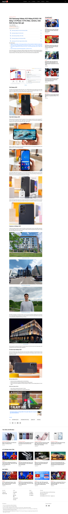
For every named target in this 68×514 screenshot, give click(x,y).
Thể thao (47, 1)
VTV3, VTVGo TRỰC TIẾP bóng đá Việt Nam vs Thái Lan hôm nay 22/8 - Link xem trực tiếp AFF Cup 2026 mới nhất (42, 483)
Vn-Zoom (14, 499)
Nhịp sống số (46, 93)
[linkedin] (20, 423)
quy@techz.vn (44, 494)
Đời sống (46, 28)
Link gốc (10, 417)
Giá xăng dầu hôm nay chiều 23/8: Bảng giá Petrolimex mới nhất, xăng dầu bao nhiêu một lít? (51, 30)
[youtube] (18, 423)
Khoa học (43, 1)
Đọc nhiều (5, 469)
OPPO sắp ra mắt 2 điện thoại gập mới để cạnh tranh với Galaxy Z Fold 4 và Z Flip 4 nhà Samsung (26, 45)
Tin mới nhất (48, 17)
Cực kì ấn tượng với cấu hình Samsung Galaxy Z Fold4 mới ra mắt (21, 48)
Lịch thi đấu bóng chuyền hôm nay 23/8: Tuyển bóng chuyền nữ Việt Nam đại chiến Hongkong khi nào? (52, 79)
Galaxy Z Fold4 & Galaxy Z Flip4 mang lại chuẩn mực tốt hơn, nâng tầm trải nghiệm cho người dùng (26, 44)
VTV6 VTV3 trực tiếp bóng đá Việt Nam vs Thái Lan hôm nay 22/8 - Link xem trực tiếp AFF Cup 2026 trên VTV (9, 463)
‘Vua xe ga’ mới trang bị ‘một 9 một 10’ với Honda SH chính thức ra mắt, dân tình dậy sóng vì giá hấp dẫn (26, 463)
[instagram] (15, 423)
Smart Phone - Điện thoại (5, 441)
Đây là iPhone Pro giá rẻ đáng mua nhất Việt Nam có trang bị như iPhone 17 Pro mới (52, 95)
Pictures (31, 493)
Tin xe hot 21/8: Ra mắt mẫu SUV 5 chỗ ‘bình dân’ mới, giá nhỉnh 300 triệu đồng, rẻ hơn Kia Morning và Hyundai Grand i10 (58, 463)
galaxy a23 (33, 419)
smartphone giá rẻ (15, 419)
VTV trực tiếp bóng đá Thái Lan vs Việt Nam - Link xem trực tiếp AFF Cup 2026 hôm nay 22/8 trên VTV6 (9, 483)
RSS (13, 496)
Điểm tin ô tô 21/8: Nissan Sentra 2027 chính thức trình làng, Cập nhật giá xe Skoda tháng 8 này (41, 463)
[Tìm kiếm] (65, 1)
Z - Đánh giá (33, 1)
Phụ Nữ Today (4, 493)
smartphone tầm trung (25, 419)
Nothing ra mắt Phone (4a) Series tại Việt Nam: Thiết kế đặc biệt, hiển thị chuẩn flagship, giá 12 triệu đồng (42, 443)
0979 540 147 (45, 493)
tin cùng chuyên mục (8, 429)
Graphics (31, 495)
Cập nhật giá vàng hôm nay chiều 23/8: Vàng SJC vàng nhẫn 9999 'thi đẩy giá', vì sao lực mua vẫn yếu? (51, 46)
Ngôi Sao (14, 495)
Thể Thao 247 (15, 498)
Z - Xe (29, 1)
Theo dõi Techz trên (12, 27)
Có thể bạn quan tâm (8, 449)
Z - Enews (38, 1)
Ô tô (35, 461)
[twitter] (10, 423)
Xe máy (46, 60)
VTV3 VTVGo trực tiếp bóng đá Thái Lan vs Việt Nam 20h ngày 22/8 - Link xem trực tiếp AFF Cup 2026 (58, 483)
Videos (31, 492)
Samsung (38, 419)
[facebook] (13, 423)
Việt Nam (46, 77)
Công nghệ (25, 1)
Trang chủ (4, 492)
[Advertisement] (25, 60)
